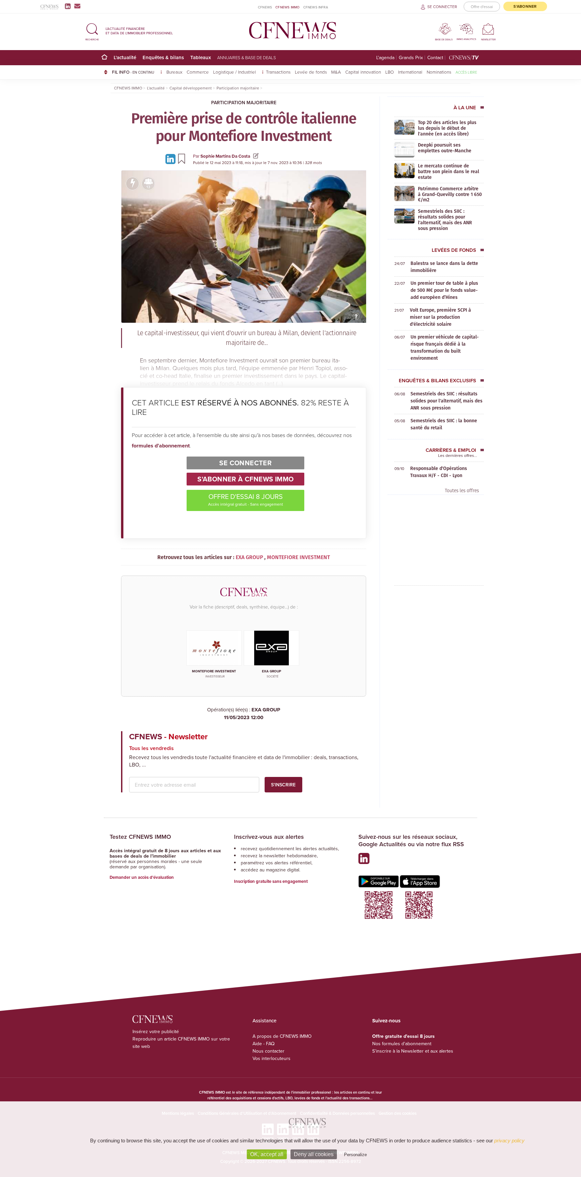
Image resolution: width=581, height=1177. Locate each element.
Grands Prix (411, 57)
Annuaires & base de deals (246, 57)
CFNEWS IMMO (287, 7)
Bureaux (174, 72)
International (410, 72)
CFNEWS (265, 7)
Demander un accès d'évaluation (142, 877)
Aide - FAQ (264, 1043)
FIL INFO (133, 72)
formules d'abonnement (161, 445)
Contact (435, 57)
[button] (92, 31)
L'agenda (385, 57)
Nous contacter (268, 1051)
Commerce (198, 72)
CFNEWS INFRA (315, 7)
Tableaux (200, 57)
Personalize (355, 1154)
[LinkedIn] (69, 6)
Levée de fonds (311, 72)
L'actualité (125, 57)
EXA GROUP (252, 713)
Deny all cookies (314, 1154)
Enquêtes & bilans (163, 57)
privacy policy (509, 1140)
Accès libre (466, 72)
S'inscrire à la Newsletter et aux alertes (412, 1051)
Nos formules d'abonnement (401, 1043)
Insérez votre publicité (155, 1031)
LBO (389, 72)
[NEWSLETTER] (488, 29)
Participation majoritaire (243, 102)
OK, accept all (266, 1154)
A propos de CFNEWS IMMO (282, 1036)
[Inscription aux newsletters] (77, 6)
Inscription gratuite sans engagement (271, 881)
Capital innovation (363, 72)
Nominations (439, 72)
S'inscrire (283, 784)
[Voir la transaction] (132, 183)
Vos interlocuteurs (271, 1058)
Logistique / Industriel (235, 72)
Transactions (278, 72)
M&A (336, 72)
